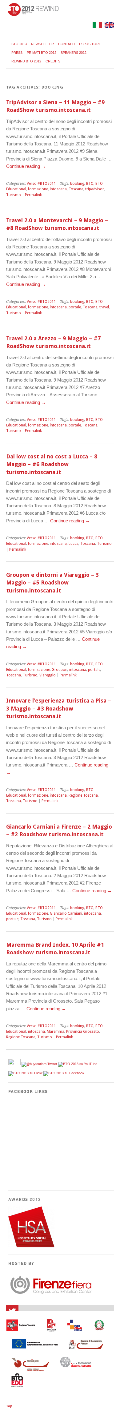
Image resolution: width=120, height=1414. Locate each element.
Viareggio (47, 675)
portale (75, 307)
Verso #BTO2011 (41, 183)
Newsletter (42, 44)
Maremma (55, 1031)
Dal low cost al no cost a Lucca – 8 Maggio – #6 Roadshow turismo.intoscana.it (51, 464)
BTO (90, 183)
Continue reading (26, 166)
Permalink (33, 195)
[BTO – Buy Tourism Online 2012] (33, 14)
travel (104, 307)
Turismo (13, 195)
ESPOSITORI (89, 44)
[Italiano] (96, 26)
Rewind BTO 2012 (26, 61)
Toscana (76, 189)
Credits (53, 61)
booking (77, 183)
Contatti (66, 44)
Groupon (59, 669)
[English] (108, 26)
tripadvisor (94, 189)
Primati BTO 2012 (41, 52)
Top (9, 1406)
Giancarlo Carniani (66, 913)
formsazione (39, 669)
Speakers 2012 (73, 52)
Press (16, 52)
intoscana (58, 189)
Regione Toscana (83, 795)
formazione (38, 189)
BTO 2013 (19, 44)
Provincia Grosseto (82, 1031)
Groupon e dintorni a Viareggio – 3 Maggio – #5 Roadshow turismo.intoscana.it (52, 583)
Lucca (73, 543)
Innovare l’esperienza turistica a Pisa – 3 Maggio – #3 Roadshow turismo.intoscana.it (58, 708)
